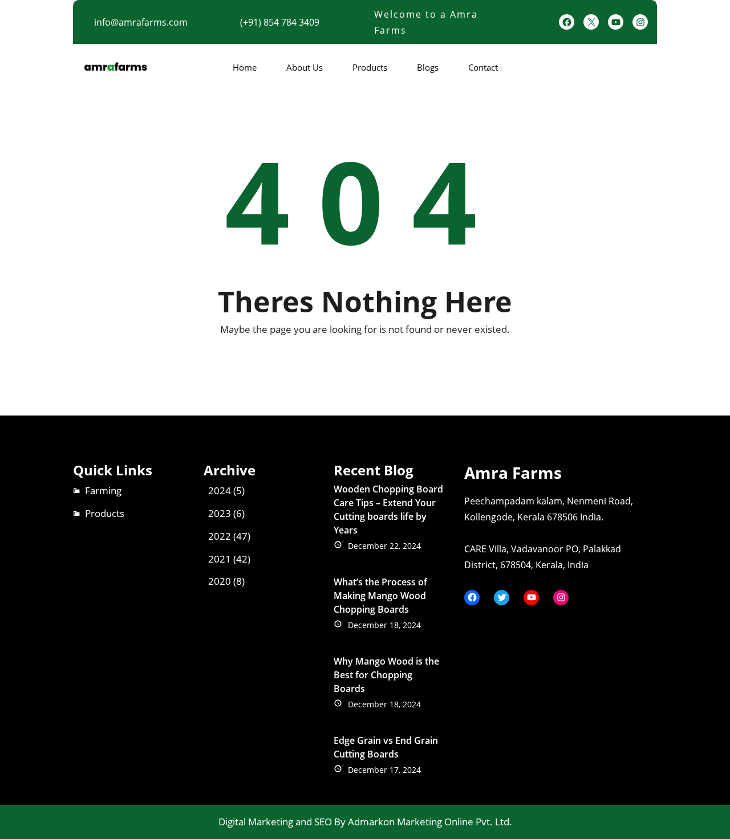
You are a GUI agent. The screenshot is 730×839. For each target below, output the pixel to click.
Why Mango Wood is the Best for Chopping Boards (386, 675)
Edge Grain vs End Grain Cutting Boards (386, 747)
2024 (219, 490)
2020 (219, 581)
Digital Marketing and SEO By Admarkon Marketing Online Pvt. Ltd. (365, 821)
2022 (219, 536)
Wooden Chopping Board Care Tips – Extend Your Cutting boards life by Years (388, 509)
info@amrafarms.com (141, 22)
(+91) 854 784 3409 (279, 22)
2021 (219, 558)
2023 (219, 513)
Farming (103, 490)
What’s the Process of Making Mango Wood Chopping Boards (380, 596)
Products (104, 513)
